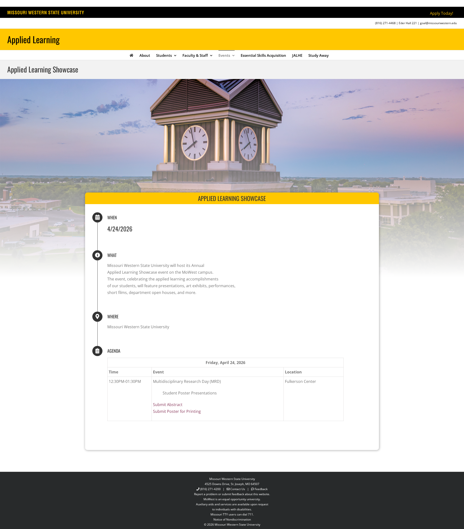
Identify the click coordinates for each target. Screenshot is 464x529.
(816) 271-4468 (385, 23)
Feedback (261, 489)
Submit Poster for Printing (177, 411)
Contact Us (237, 489)
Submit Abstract (167, 404)
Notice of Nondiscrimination (232, 519)
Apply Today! (441, 13)
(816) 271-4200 (210, 489)
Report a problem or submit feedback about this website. (232, 494)
